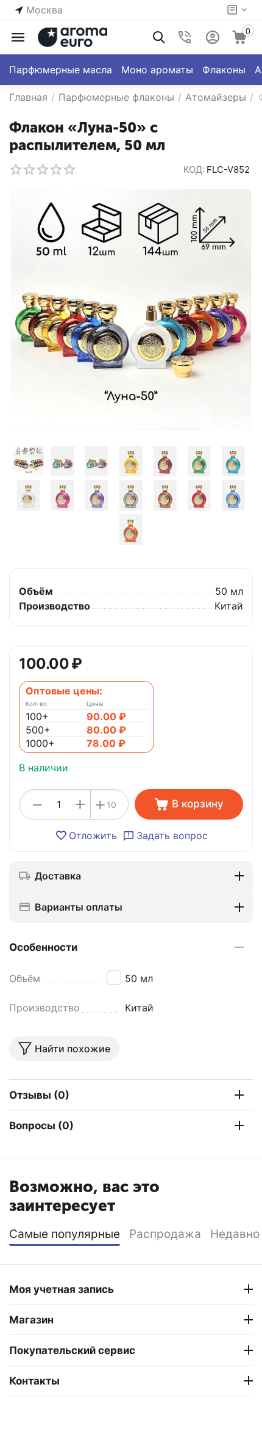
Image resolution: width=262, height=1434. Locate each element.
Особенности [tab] (43, 947)
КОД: (194, 169)
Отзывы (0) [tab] (39, 1095)
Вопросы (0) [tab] (41, 1125)
